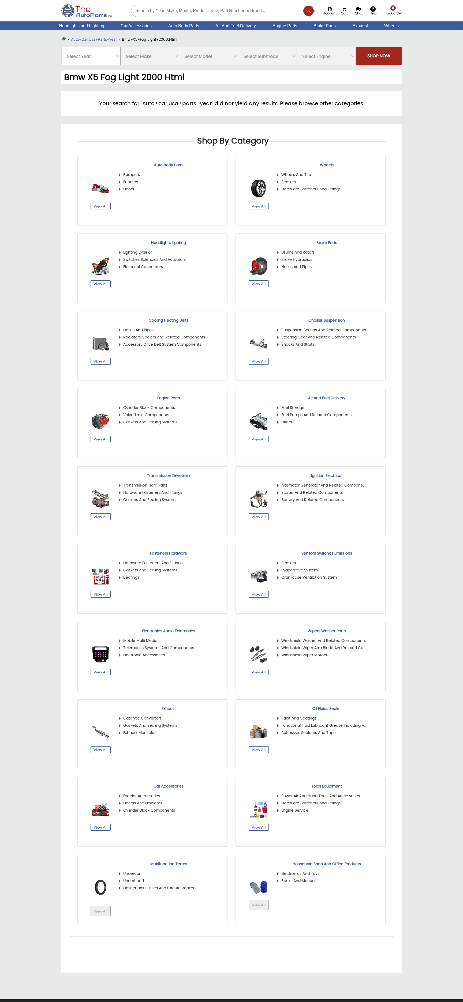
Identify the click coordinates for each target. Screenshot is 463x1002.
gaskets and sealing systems (150, 422)
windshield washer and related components (323, 641)
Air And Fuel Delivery (235, 26)
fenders (130, 182)
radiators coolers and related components (164, 337)
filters (286, 422)
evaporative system (299, 570)
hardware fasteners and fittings (311, 189)
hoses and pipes (296, 267)
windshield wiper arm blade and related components (324, 648)
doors (128, 189)
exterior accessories (141, 796)
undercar (131, 874)
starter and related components (312, 493)
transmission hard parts (145, 485)
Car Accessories (136, 26)
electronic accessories (144, 655)
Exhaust (360, 26)
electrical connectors (143, 267)
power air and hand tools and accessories (320, 796)
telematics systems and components (158, 648)
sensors (288, 182)
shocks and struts (297, 344)
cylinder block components (149, 408)
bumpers (131, 175)
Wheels (391, 26)
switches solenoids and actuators (154, 260)
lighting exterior (137, 252)
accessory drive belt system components (162, 344)
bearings (131, 577)
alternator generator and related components (324, 485)
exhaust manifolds (139, 733)
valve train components (146, 415)
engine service (294, 810)
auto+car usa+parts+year (94, 39)
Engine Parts (284, 26)
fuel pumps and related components (316, 415)
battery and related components (312, 500)
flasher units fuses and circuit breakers (159, 888)
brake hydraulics (296, 260)
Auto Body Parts (183, 26)
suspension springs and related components (323, 330)
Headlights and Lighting (81, 26)
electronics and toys (300, 874)
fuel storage (292, 408)
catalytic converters (142, 718)
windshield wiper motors (304, 655)
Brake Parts (324, 26)
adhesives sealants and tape (308, 733)
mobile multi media (140, 641)
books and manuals (299, 881)
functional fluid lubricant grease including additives (324, 726)
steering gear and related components (318, 337)
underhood (133, 881)
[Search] (308, 11)
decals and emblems (142, 803)
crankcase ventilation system (309, 577)
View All (101, 206)
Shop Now (378, 56)
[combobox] (67, 56)
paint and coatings (298, 718)
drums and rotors (298, 252)
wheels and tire (296, 175)
